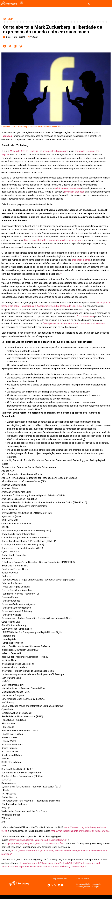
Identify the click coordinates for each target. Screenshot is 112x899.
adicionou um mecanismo (68, 188)
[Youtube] (62, 885)
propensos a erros (81, 259)
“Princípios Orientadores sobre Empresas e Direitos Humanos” (74, 323)
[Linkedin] (58, 885)
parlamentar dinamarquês (55, 151)
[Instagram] (52, 885)
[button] (21, 2)
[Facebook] (48, 885)
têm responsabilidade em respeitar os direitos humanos (52, 240)
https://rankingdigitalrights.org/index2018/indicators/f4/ (38, 840)
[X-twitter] (55, 885)
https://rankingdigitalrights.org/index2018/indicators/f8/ (34, 843)
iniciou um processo (74, 191)
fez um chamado (85, 316)
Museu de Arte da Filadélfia (24, 151)
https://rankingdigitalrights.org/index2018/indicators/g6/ (80, 831)
